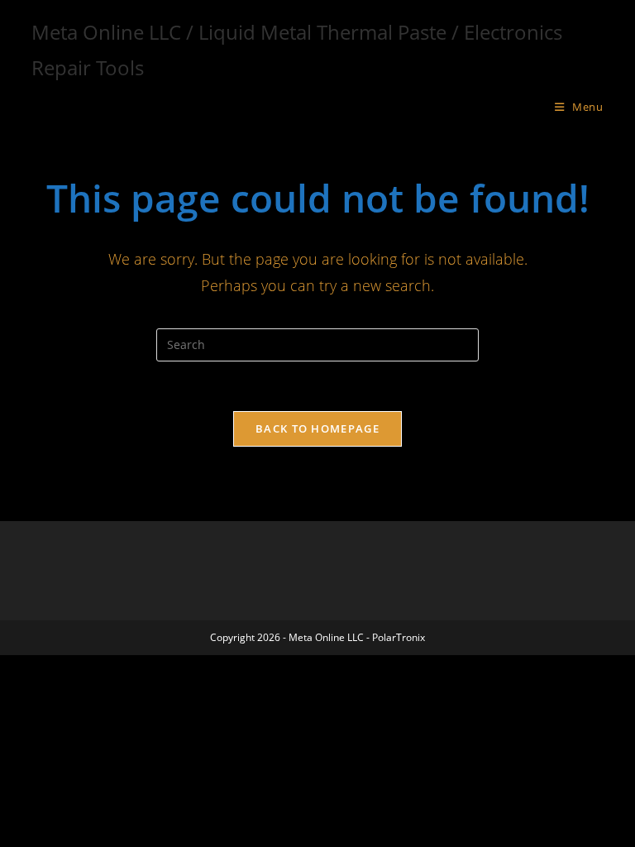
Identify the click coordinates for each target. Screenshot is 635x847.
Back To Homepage (317, 428)
